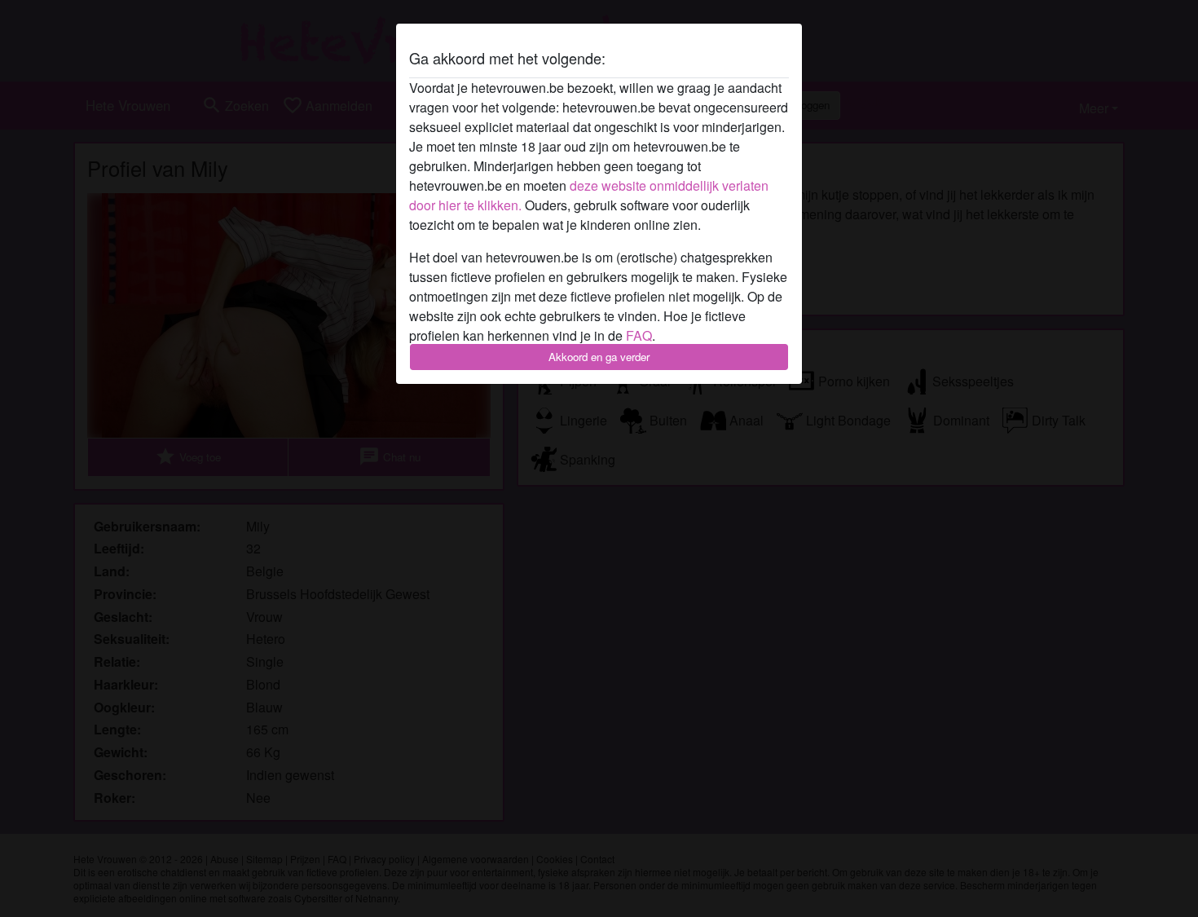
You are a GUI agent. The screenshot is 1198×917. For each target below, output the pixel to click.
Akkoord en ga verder (599, 356)
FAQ (639, 335)
